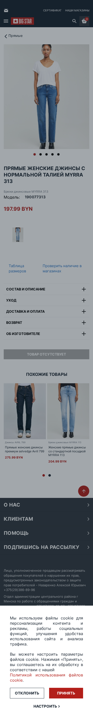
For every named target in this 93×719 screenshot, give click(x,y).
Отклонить (27, 693)
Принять (66, 693)
